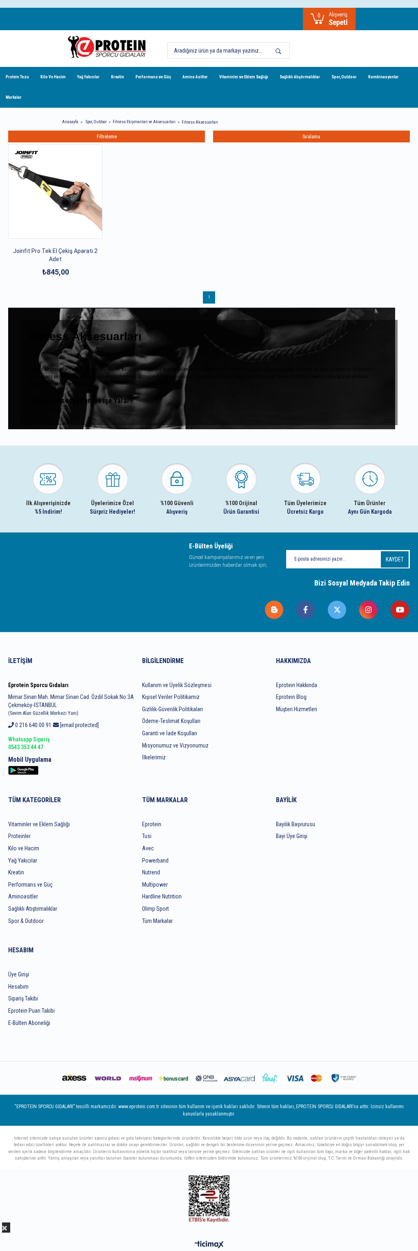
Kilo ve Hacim (23, 848)
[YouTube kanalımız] (400, 610)
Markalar (14, 97)
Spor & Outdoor (26, 921)
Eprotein (151, 824)
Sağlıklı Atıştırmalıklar (300, 77)
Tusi (146, 836)
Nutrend (151, 872)
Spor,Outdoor (344, 77)
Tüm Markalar (157, 921)
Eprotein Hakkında (296, 685)
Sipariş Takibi (23, 998)
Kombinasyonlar (383, 77)
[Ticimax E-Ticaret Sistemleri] (209, 1245)
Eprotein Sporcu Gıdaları (38, 685)
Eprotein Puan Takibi (31, 1010)
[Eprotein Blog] (274, 610)
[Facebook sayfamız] (306, 610)
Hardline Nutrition (162, 896)
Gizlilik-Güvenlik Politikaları (172, 709)
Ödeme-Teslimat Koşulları (171, 721)
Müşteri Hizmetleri (296, 709)
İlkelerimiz (154, 757)
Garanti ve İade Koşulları (169, 733)
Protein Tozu (17, 77)
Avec (148, 848)
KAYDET (395, 559)
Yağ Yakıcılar (88, 77)
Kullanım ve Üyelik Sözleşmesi (176, 685)
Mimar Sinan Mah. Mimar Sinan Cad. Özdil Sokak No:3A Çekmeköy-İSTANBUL (71, 705)
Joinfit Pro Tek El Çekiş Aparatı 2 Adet (55, 255)
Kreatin (117, 77)
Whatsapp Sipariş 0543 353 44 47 (29, 743)
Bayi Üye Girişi (291, 836)
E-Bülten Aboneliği (29, 1023)
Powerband (155, 860)
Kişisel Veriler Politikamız (171, 697)
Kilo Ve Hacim (53, 77)
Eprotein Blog (291, 697)
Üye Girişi (18, 974)
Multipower (155, 884)
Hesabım (18, 986)
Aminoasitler (23, 896)
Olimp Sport (155, 908)
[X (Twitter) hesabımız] (337, 610)
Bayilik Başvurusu (295, 824)
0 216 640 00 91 (32, 725)
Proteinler (19, 836)
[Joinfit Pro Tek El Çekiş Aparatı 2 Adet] (55, 191)
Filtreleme (107, 136)
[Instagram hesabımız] (368, 610)
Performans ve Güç (153, 77)
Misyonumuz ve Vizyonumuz (175, 745)
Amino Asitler (195, 77)
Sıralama (311, 136)
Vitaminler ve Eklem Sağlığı (243, 77)
